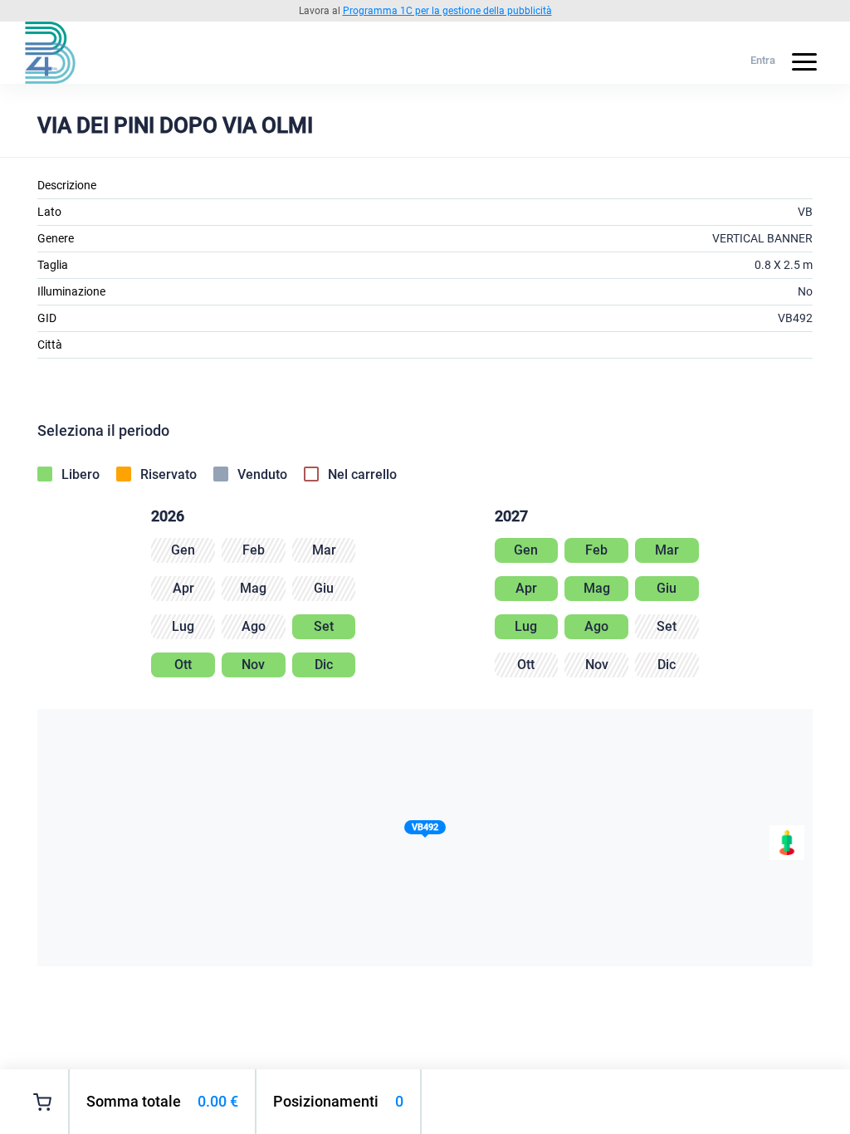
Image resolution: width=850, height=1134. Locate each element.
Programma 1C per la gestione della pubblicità (447, 11)
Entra (762, 60)
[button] (425, 831)
